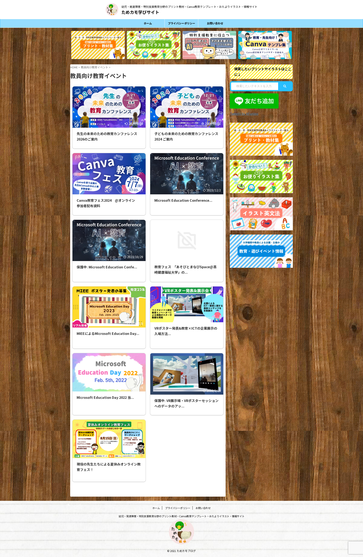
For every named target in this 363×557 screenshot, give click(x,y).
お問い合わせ (215, 23)
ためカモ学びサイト (140, 12)
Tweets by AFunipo (244, 113)
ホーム (148, 23)
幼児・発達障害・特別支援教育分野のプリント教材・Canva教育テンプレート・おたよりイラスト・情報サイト (182, 516)
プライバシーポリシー (181, 23)
